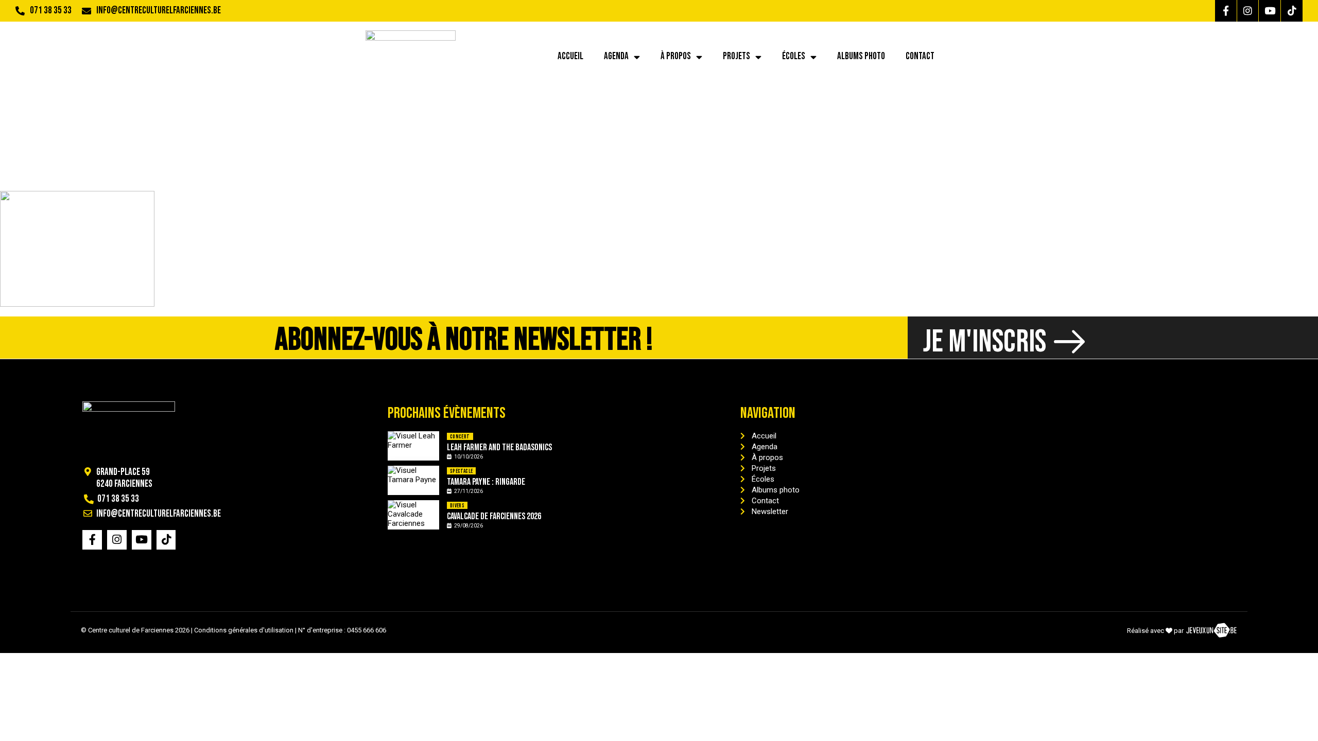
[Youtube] (1269, 11)
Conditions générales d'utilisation (243, 630)
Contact (920, 56)
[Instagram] (1248, 11)
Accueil (570, 56)
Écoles (793, 56)
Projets (736, 56)
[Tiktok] (1292, 11)
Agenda (616, 56)
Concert (460, 436)
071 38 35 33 (51, 10)
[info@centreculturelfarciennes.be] (86, 10)
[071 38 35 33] (20, 10)
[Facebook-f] (1226, 11)
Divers (457, 505)
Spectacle (461, 471)
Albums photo (861, 56)
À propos (676, 56)
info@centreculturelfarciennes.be (158, 10)
